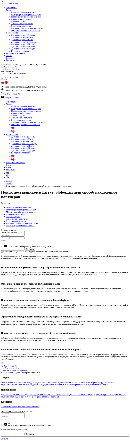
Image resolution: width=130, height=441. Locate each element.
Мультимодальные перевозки (24, 12)
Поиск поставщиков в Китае (13, 354)
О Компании (11, 8)
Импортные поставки (20, 51)
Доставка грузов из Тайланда (24, 42)
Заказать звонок (9, 3)
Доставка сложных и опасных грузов (27, 28)
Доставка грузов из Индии (22, 44)
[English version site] (6, 83)
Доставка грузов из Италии (23, 46)
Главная (9, 181)
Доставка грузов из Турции (23, 49)
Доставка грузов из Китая (22, 37)
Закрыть (4, 439)
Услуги (9, 10)
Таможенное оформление (22, 24)
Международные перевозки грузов (26, 14)
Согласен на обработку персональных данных (27, 425)
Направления (12, 33)
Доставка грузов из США (22, 40)
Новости (10, 58)
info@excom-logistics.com (11, 69)
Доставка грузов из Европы (23, 35)
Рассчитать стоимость (15, 53)
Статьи (9, 56)
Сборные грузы (18, 21)
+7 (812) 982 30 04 (9, 67)
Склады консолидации (21, 26)
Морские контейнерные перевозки (26, 17)
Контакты (10, 60)
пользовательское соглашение (14, 370)
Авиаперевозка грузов (21, 19)
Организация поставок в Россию (25, 30)
